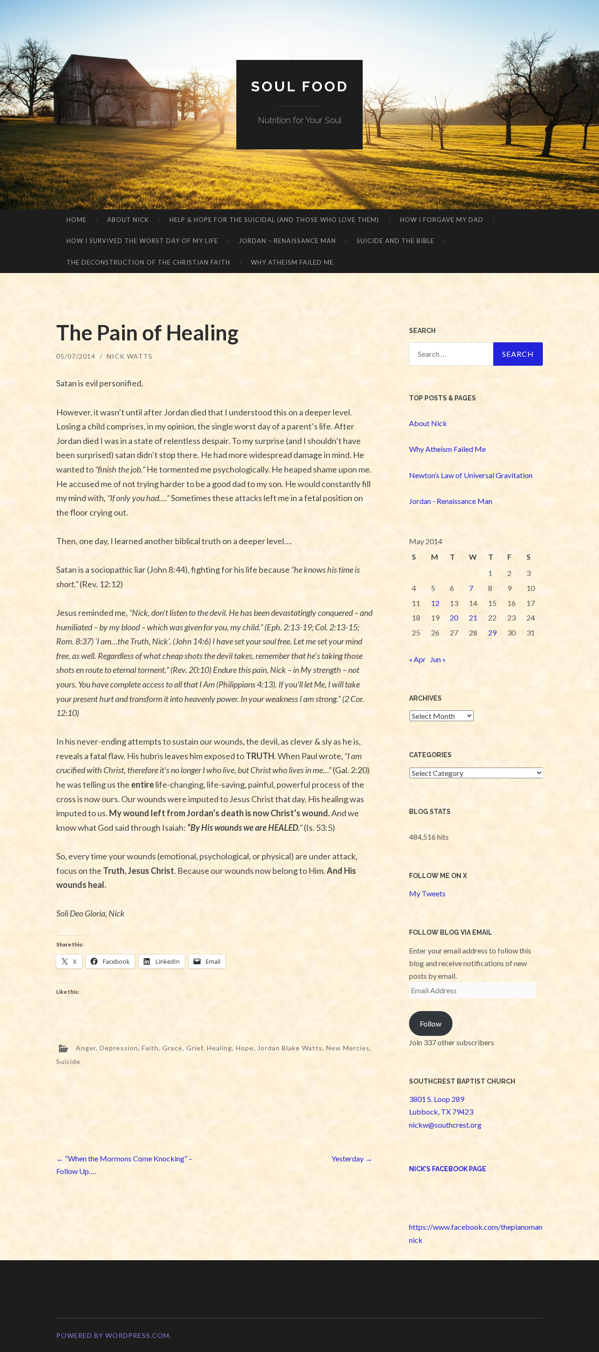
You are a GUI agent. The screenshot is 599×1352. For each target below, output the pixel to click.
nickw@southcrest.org (445, 1124)
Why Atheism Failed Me (292, 262)
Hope (245, 1048)
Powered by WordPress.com (112, 1335)
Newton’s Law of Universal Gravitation (471, 475)
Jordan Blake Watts (289, 1048)
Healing (219, 1048)
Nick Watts (130, 356)
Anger (86, 1048)
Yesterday (352, 1158)
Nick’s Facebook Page (447, 1169)
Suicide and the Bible (395, 240)
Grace (172, 1048)
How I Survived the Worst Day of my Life (142, 240)
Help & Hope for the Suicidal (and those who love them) (274, 219)
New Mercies (348, 1048)
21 (473, 617)
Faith (150, 1048)
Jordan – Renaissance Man (287, 240)
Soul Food (300, 86)
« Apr (417, 659)
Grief (194, 1048)
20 (454, 617)
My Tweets (427, 893)
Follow (430, 1023)
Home (76, 219)
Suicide (68, 1061)
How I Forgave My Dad (441, 219)
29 (492, 632)
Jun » (438, 659)
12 (435, 602)
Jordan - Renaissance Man (450, 500)
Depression (119, 1048)
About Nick (128, 219)
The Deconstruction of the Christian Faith (148, 262)
